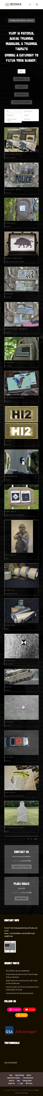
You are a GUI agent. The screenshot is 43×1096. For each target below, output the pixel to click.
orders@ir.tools (16, 893)
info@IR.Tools (8, 936)
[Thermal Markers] (21, 462)
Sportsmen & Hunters (13, 1078)
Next (36, 839)
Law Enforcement (28, 1078)
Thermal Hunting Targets (11, 120)
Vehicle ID (21, 94)
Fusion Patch (8, 293)
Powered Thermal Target (13, 258)
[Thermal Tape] (21, 575)
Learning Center (27, 1081)
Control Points (21, 102)
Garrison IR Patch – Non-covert (15, 329)
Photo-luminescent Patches (14, 398)
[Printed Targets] (21, 536)
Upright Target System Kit (13, 154)
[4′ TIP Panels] (21, 743)
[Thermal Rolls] (21, 611)
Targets (21, 87)
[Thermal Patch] (21, 209)
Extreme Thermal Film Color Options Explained (19, 993)
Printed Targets (10, 555)
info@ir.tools (16, 861)
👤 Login (20, 1083)
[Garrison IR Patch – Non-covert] (21, 314)
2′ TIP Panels (9, 722)
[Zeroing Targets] (21, 497)
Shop (10, 1075)
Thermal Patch (9, 223)
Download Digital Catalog (21, 20)
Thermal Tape (9, 590)
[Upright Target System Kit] (21, 140)
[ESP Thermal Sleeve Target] (21, 813)
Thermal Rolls (9, 625)
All (21, 71)
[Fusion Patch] (21, 279)
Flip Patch (8, 441)
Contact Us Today (21, 867)
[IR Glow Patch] (21, 348)
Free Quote (21, 898)
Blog (18, 1081)
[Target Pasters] (21, 778)
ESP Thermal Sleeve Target (14, 828)
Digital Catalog (19, 1075)
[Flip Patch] (21, 422)
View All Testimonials (10, 1062)
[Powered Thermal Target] (21, 244)
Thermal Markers (10, 476)
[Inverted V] (21, 676)
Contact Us (11, 1083)
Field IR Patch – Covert (12, 189)
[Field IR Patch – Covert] (21, 175)
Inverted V (8, 687)
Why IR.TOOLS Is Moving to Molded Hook (17, 971)
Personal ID (21, 79)
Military (29, 1075)
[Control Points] (21, 646)
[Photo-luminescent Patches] (21, 383)
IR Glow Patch (9, 362)
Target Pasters (10, 792)
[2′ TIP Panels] (21, 707)
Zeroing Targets (10, 511)
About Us (11, 1081)
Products (7, 158)
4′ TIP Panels (9, 757)
